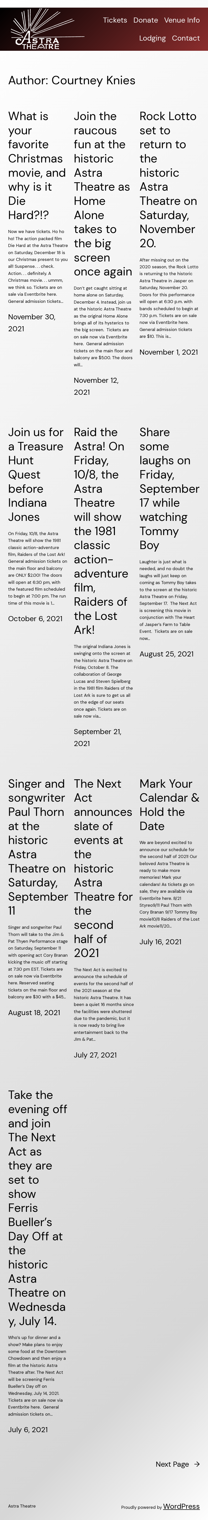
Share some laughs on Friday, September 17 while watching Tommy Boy (170, 488)
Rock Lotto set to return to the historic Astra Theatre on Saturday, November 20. (168, 179)
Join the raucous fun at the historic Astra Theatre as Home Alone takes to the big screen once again (103, 194)
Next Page (178, 1464)
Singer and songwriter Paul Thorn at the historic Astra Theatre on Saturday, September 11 (38, 847)
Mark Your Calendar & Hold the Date (170, 805)
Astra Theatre (22, 1506)
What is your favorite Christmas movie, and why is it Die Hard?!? (37, 165)
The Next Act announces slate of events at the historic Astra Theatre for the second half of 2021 (103, 868)
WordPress (181, 1506)
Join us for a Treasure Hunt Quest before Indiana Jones (36, 474)
